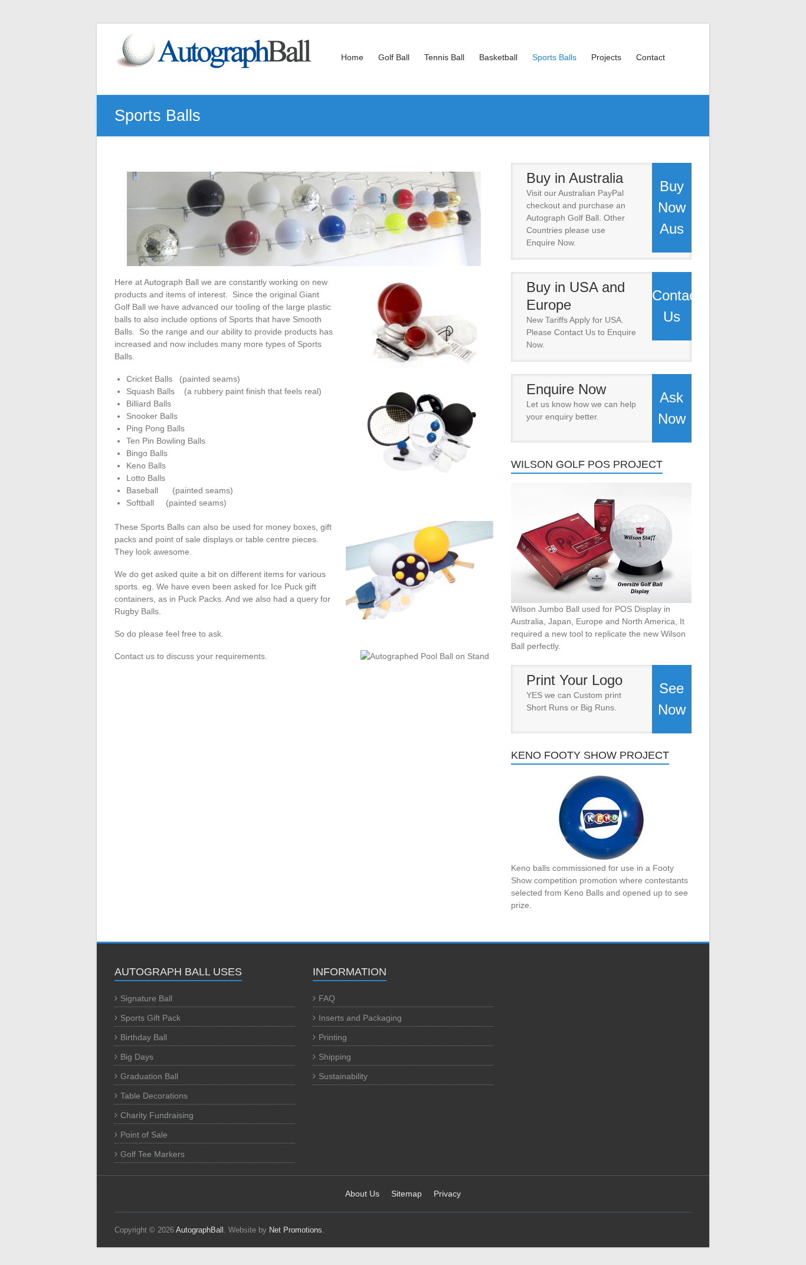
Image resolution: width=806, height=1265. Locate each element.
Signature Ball (146, 998)
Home (352, 57)
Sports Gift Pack (150, 1018)
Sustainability (343, 1076)
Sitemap (406, 1193)
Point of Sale (144, 1134)
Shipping (335, 1056)
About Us (362, 1193)
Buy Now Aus (672, 207)
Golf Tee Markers (152, 1154)
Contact (650, 57)
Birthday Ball (143, 1037)
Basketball (498, 57)
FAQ (327, 998)
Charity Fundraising (157, 1115)
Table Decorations (154, 1095)
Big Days (136, 1056)
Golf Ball (393, 57)
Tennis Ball (444, 57)
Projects (606, 57)
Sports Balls (554, 57)
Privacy (447, 1193)
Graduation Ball (149, 1076)
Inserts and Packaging (360, 1018)
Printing (333, 1037)
